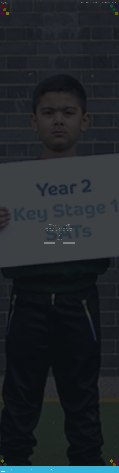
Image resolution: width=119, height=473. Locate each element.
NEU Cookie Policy (48, 469)
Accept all (3, 470)
